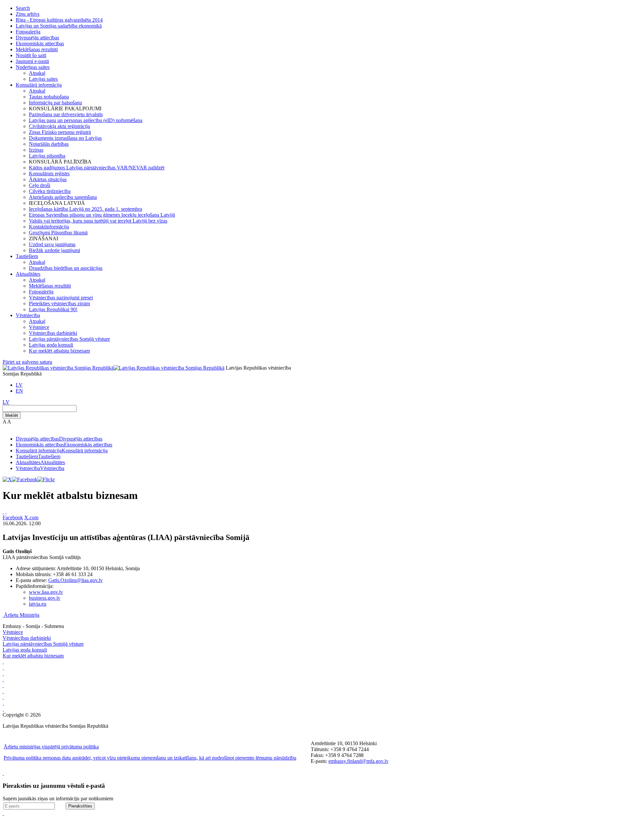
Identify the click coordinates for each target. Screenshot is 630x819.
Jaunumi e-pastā (32, 61)
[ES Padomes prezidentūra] (3, 673)
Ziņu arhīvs (27, 14)
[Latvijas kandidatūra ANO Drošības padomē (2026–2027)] (3, 697)
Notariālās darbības (49, 144)
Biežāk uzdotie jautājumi (54, 250)
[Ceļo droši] (3, 661)
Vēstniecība (28, 315)
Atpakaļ (37, 73)
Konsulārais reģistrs (49, 173)
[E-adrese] (3, 691)
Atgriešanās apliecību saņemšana (63, 197)
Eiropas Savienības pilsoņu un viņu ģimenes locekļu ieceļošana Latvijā (102, 215)
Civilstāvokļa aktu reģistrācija (59, 126)
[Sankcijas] (3, 685)
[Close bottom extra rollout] (3, 813)
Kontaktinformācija (49, 226)
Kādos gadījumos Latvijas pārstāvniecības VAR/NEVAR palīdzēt (96, 167)
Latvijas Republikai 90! (53, 309)
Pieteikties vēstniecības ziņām (59, 303)
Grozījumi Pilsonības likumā (58, 232)
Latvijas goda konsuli (51, 345)
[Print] (3, 511)
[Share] (6, 511)
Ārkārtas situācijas (48, 179)
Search (23, 8)
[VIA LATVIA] (3, 703)
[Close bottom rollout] (3, 773)
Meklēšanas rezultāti (37, 49)
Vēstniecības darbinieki (53, 333)
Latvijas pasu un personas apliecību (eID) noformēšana (85, 120)
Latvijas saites (43, 79)
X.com (31, 517)
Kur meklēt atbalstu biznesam (59, 351)
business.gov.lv (44, 598)
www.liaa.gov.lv (46, 592)
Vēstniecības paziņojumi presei (61, 297)
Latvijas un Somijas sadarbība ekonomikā (59, 26)
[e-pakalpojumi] (3, 679)
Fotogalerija (28, 31)
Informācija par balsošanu (55, 102)
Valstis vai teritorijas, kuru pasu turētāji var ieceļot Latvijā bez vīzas (98, 221)
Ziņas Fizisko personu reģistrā (60, 132)
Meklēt (11, 415)
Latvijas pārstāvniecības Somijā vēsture (69, 339)
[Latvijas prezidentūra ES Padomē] (3, 709)
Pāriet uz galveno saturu (27, 362)
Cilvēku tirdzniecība (50, 191)
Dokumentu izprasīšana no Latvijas (65, 138)
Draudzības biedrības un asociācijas (65, 268)
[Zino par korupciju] (3, 667)
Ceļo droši (39, 185)
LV (19, 385)
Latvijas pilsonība (47, 156)
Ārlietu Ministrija (21, 615)
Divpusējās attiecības (37, 37)
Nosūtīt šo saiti (31, 55)
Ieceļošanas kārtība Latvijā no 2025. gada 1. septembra (85, 209)
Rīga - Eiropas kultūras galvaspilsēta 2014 (59, 20)
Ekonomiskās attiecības (40, 43)
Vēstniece (39, 327)
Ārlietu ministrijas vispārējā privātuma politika (51, 746)
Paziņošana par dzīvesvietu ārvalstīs (66, 114)
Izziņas (36, 150)
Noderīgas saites (33, 67)
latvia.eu (37, 604)
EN (19, 391)
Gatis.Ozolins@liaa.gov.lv (75, 580)
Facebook (13, 517)
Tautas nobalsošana (49, 96)
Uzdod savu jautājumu (52, 244)
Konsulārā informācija (39, 85)
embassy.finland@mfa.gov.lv (358, 761)
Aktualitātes (28, 274)
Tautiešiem (27, 256)
